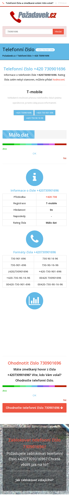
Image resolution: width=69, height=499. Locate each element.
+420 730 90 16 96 (34, 118)
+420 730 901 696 (45, 112)
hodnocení (58, 79)
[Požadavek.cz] (34, 17)
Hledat (58, 31)
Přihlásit (62, 3)
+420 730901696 (23, 112)
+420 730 (51, 196)
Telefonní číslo (24, 55)
